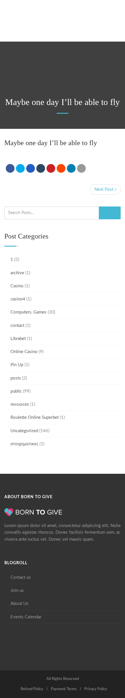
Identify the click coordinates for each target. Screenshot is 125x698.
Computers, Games (28, 312)
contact (17, 325)
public (16, 391)
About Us (19, 603)
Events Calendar (25, 617)
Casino (17, 286)
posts (15, 378)
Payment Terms (64, 689)
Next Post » (105, 189)
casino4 (17, 299)
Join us (17, 590)
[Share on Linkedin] (61, 168)
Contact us (20, 577)
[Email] (81, 168)
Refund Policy (32, 689)
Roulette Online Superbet (34, 417)
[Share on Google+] (30, 168)
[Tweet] (20, 168)
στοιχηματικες (24, 444)
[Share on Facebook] (10, 168)
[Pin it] (51, 168)
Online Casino (24, 352)
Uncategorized (24, 431)
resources (19, 404)
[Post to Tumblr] (40, 168)
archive (17, 273)
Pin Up (16, 365)
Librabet (18, 338)
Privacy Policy (95, 689)
